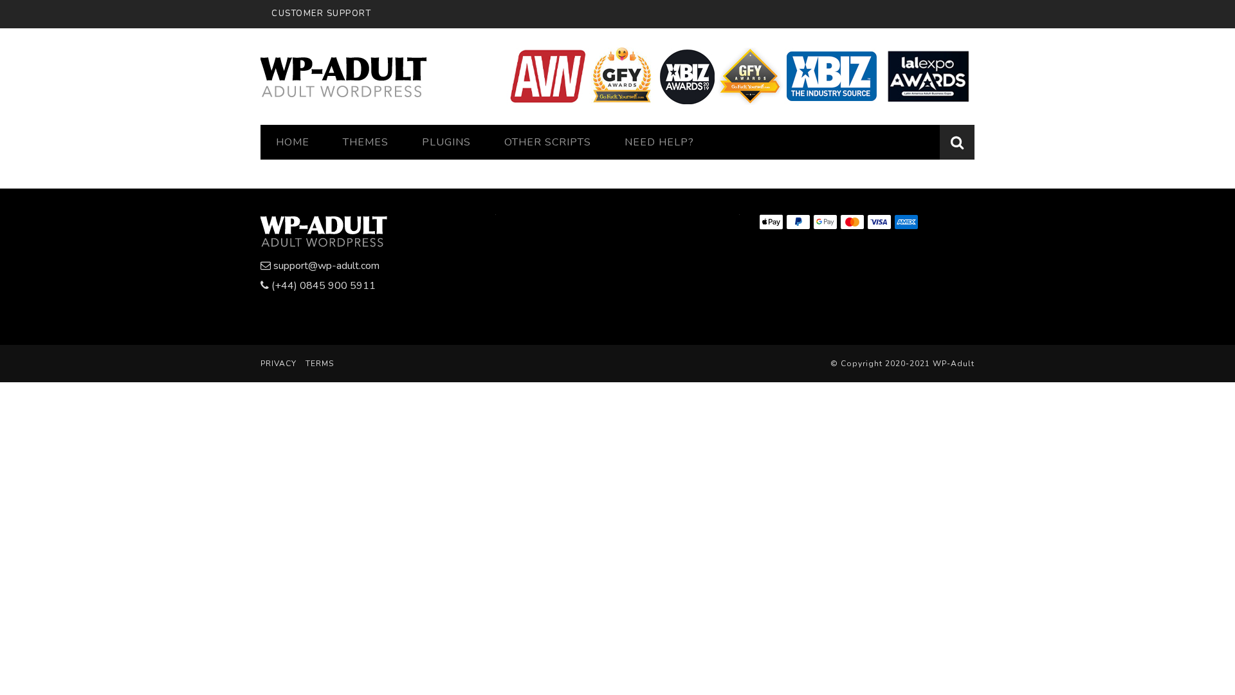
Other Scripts (547, 142)
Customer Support (321, 13)
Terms (320, 363)
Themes (366, 142)
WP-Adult (953, 363)
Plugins (446, 142)
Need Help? (659, 142)
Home (292, 142)
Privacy (279, 363)
